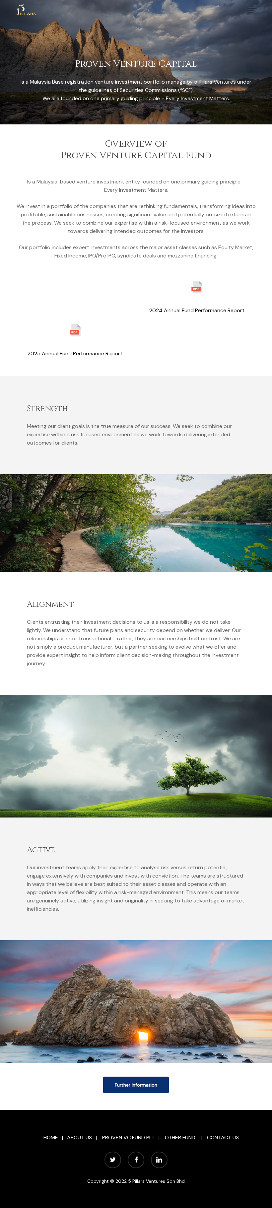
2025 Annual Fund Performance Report (75, 353)
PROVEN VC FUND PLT (128, 1137)
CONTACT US (223, 1137)
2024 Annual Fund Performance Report (196, 310)
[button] (252, 10)
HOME (50, 1137)
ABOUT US (79, 1137)
